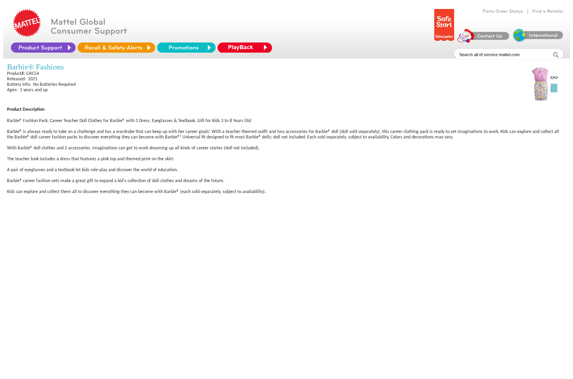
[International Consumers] (537, 41)
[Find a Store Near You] (548, 11)
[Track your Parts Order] (503, 11)
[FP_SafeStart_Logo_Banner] (444, 41)
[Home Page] (27, 35)
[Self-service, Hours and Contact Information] (483, 41)
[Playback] (247, 48)
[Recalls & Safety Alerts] (116, 48)
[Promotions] (186, 48)
